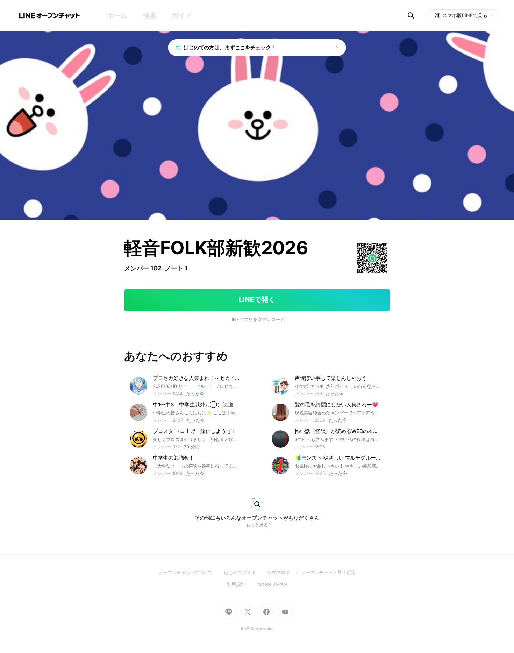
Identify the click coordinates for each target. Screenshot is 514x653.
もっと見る (257, 524)
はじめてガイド (245, 572)
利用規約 (242, 584)
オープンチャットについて (191, 572)
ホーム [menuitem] (117, 15)
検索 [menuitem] (149, 15)
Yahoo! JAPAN (271, 584)
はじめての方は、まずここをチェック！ (230, 47)
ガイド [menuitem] (182, 15)
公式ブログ (284, 572)
